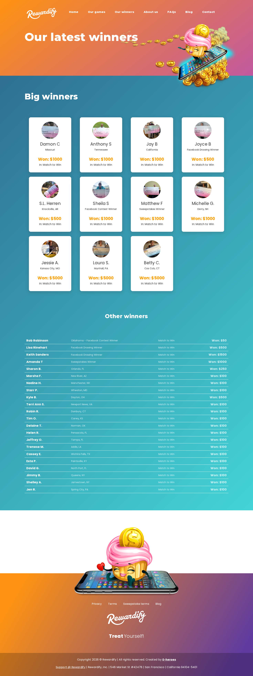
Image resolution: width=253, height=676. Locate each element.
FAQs (171, 12)
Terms (112, 604)
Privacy (97, 604)
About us (151, 12)
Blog (189, 12)
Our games (96, 12)
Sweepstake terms (136, 604)
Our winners (124, 12)
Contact (208, 12)
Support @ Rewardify (70, 667)
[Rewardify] (42, 11)
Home (73, 12)
